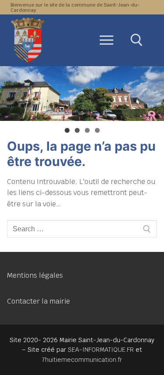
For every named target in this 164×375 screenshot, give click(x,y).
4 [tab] (97, 130)
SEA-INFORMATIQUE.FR (101, 350)
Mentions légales (35, 275)
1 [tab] (67, 130)
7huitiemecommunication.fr (82, 360)
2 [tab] (77, 130)
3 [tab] (87, 130)
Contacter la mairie (38, 301)
